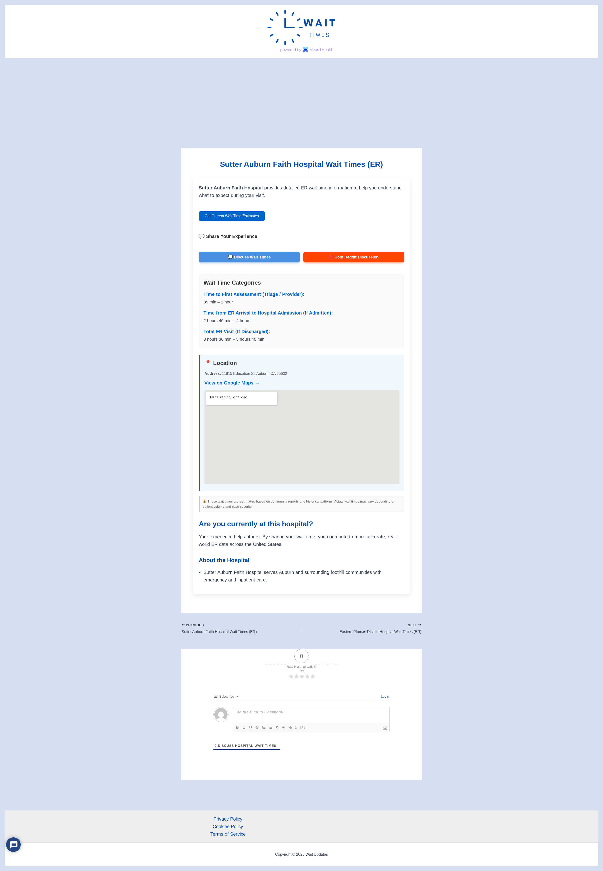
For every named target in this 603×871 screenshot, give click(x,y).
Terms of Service (228, 834)
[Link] (290, 727)
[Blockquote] (277, 727)
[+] (303, 727)
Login (384, 696)
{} (296, 727)
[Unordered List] (270, 727)
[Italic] (244, 727)
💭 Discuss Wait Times (249, 257)
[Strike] (257, 727)
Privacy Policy (227, 819)
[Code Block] (283, 727)
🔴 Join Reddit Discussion (354, 257)
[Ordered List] (264, 727)
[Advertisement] (301, 94)
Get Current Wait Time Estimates (232, 216)
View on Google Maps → (232, 382)
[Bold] (237, 727)
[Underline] (250, 727)
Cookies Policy (228, 826)
